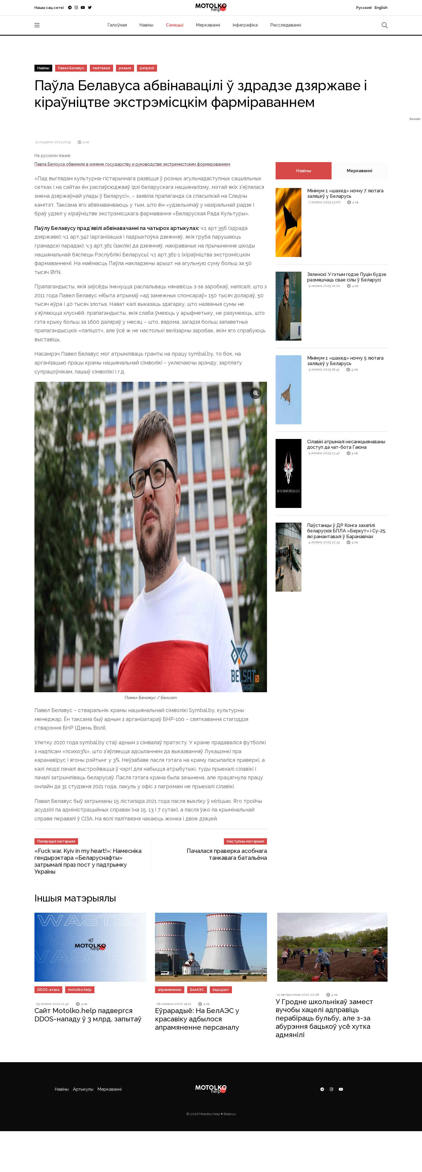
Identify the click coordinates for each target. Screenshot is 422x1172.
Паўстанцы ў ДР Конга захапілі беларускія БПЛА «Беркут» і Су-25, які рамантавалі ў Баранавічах (346, 531)
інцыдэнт (221, 990)
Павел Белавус (71, 68)
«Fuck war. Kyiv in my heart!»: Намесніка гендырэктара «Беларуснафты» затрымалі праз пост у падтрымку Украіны (88, 861)
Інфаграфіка (245, 25)
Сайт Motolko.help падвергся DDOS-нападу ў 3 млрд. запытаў (88, 1014)
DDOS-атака (48, 990)
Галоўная (117, 25)
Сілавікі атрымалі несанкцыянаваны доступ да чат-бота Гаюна (346, 444)
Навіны (146, 25)
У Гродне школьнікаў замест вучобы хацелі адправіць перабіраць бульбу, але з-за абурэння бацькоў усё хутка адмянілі (324, 1018)
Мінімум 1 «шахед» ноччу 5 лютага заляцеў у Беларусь (345, 360)
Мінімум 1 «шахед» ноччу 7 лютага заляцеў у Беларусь (345, 193)
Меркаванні (208, 25)
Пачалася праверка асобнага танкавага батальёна (227, 854)
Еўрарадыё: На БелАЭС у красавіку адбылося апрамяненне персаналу (197, 1018)
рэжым (125, 68)
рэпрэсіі (147, 68)
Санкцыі (174, 25)
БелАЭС (197, 990)
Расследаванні (285, 25)
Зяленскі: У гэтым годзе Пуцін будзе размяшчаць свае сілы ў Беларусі (346, 277)
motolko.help (80, 990)
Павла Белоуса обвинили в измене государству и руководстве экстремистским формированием (132, 164)
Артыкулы (83, 1089)
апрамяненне (169, 990)
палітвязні (101, 68)
